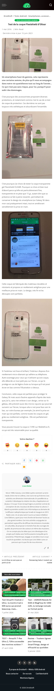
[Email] (24, 466)
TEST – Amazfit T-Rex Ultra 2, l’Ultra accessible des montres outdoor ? (13, 641)
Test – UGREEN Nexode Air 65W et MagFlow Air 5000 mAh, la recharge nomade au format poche (40, 604)
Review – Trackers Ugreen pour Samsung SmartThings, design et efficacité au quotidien (39, 643)
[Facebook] (24, 460)
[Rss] (34, 663)
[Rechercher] (50, 5)
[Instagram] (29, 663)
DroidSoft (8, 16)
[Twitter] (30, 460)
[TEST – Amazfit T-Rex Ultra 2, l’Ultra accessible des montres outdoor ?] (14, 626)
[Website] (44, 548)
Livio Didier (27, 486)
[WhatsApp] (42, 460)
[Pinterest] (36, 460)
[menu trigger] (5, 5)
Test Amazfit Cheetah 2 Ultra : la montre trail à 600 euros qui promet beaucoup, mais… (12, 604)
